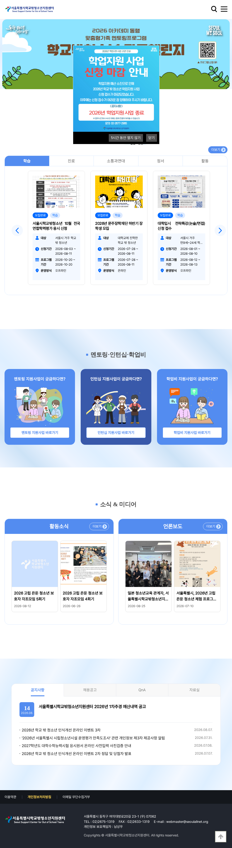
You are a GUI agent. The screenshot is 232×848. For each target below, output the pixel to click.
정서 (160, 161)
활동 (205, 161)
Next (220, 230)
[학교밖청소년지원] (35, 819)
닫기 (151, 138)
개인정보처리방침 (39, 797)
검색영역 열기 (214, 9)
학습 (27, 161)
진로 (71, 161)
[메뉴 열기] (224, 9)
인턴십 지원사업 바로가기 (116, 432)
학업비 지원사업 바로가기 (192, 432)
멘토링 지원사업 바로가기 (40, 432)
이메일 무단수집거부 (76, 797)
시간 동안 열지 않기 (126, 138)
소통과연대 (116, 161)
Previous (17, 230)
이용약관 (10, 797)
